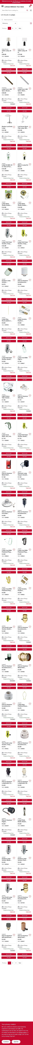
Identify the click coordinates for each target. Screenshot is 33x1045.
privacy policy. (23, 1032)
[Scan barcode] (30, 10)
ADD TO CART (8, 69)
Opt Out (16, 1041)
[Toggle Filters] (31, 23)
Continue (6, 1041)
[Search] (27, 10)
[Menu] (2, 6)
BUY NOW (9, 72)
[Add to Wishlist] (14, 50)
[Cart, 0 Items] (30, 6)
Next (20, 28)
